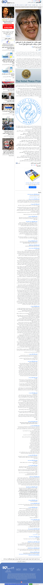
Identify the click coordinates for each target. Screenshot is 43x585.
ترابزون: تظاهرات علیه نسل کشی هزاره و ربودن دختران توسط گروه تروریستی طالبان (8, 152)
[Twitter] (37, 165)
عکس (15, 5)
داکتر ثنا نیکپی (5, 91)
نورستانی (16, 559)
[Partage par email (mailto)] (40, 50)
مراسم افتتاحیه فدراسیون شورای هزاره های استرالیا (8, 47)
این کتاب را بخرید (32, 187)
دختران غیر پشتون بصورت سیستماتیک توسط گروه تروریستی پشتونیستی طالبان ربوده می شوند (8, 132)
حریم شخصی (25, 568)
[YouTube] (36, 165)
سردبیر (37, 5)
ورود (38, 568)
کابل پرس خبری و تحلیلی (37, 47)
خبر (23, 5)
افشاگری (26, 5)
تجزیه (10, 5)
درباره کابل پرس (18, 568)
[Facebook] (31, 165)
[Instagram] (33, 165)
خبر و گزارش (35, 7)
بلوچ (14, 559)
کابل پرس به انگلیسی (31, 570)
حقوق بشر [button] (33, 5)
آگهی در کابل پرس (31, 568)
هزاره (35, 559)
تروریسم (13, 5)
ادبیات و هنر (21, 5)
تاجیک (33, 559)
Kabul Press (39, 166)
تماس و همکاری (18, 569)
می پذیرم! (30, 584)
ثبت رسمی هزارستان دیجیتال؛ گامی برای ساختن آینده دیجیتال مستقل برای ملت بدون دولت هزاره (8, 61)
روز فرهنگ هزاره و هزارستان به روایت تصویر (8, 111)
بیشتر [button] (5, 5)
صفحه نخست (39, 7)
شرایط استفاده (25, 569)
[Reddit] (37, 50)
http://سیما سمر (35, 534)
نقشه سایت (38, 569)
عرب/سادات (5, 559)
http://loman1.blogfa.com (33, 196)
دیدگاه (18, 5)
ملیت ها (38, 559)
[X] (36, 50)
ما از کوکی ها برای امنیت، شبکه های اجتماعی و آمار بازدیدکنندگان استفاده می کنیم (16, 584)
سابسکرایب (8, 36)
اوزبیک (30, 559)
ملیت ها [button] (30, 5)
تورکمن (27, 559)
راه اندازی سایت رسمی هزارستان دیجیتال (8, 74)
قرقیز (19, 559)
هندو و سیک (23, 559)
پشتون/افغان (10, 559)
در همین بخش (8, 39)
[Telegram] (34, 165)
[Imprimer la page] (38, 50)
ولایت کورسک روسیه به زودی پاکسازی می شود (8, 89)
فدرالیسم (7, 5)
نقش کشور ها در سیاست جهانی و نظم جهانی (9, 100)
